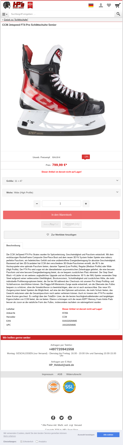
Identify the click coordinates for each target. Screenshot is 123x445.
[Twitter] (61, 418)
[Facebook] (53, 418)
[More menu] (101, 5)
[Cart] (117, 5)
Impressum (47, 374)
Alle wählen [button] (108, 435)
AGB (59, 374)
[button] (61, 235)
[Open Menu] (4, 14)
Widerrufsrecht (73, 374)
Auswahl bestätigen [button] (86, 435)
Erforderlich (28, 441)
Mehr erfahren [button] (10, 436)
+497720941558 (61, 349)
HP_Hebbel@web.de (61, 365)
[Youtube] (70, 418)
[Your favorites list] (109, 5)
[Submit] (118, 14)
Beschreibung (13, 245)
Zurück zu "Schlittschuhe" (16, 19)
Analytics (43, 441)
